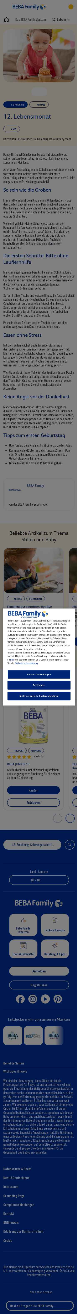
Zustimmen (38, 685)
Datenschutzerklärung (25, 663)
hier (11, 659)
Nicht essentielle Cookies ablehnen (38, 695)
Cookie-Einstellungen (38, 674)
